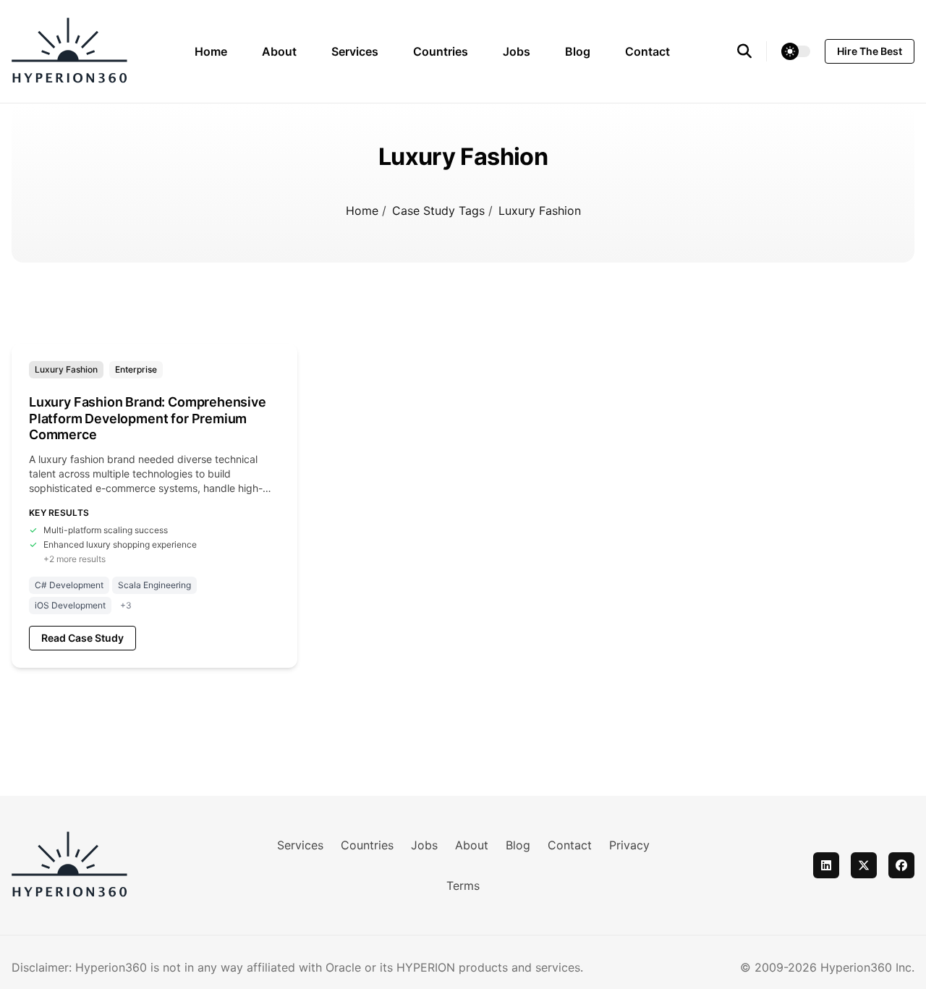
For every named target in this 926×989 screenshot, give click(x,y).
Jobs (516, 51)
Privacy (629, 845)
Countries (440, 51)
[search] (752, 51)
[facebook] (901, 865)
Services (354, 51)
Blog (577, 51)
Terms (463, 885)
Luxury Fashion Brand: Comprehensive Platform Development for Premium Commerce (147, 418)
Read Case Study (82, 638)
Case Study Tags (440, 210)
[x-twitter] (864, 865)
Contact (647, 51)
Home (211, 51)
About (279, 51)
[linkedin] (826, 865)
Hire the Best (869, 51)
